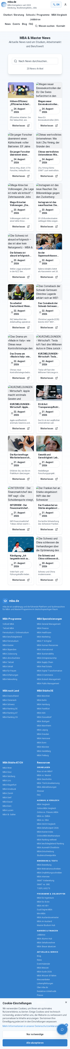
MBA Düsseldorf (44, 717)
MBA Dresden (43, 734)
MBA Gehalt (8, 666)
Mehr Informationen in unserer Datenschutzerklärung (30, 1026)
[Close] (66, 1002)
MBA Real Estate (44, 666)
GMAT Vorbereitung (45, 880)
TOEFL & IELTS (43, 888)
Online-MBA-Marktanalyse (48, 836)
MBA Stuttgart (43, 721)
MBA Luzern (8, 810)
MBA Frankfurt (43, 709)
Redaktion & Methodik (46, 991)
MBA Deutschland (11, 696)
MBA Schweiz (9, 704)
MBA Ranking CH (10, 717)
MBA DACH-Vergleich (46, 824)
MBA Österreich (9, 700)
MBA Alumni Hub (44, 939)
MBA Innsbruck (9, 789)
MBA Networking (10, 679)
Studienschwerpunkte (46, 855)
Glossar (40, 791)
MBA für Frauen (9, 671)
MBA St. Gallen (9, 814)
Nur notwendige (35, 1034)
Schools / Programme (37, 15)
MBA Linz (7, 780)
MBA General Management (49, 624)
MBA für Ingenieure (45, 898)
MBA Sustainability (45, 654)
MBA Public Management (48, 683)
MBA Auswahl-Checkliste (48, 847)
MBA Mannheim (44, 726)
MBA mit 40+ (43, 906)
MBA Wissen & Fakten (46, 976)
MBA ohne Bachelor (11, 658)
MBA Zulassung (10, 654)
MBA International (45, 649)
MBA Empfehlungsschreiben (49, 873)
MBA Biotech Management (49, 679)
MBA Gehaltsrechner (46, 943)
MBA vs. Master (44, 775)
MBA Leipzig (42, 730)
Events (16, 24)
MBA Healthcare (44, 632)
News (8, 24)
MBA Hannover (43, 738)
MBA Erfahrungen (10, 675)
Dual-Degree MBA (44, 910)
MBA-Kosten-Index (45, 832)
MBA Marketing (43, 637)
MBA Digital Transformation (49, 671)
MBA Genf (7, 797)
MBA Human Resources (47, 645)
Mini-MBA (41, 913)
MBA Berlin (42, 700)
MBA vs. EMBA (43, 816)
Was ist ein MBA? (44, 771)
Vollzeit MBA (8, 624)
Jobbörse (35, 19)
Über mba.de (42, 987)
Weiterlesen (18, 125)
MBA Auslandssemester (48, 917)
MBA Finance (43, 628)
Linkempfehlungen (45, 983)
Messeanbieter (43, 979)
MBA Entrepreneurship (46, 658)
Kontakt (60, 26)
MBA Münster (43, 747)
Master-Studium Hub (46, 925)
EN (57, 4)
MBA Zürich (8, 793)
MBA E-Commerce (45, 675)
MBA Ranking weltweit (47, 840)
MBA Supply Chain (45, 662)
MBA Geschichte (44, 779)
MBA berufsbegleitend (12, 637)
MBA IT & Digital (44, 641)
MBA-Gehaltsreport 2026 (48, 828)
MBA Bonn (41, 743)
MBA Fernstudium (11, 641)
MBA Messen (43, 968)
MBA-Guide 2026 (44, 972)
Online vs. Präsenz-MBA (47, 812)
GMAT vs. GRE (43, 884)
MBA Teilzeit (8, 662)
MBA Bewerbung (44, 865)
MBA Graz (7, 772)
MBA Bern (7, 806)
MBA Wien (7, 768)
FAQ (31, 24)
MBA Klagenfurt (9, 785)
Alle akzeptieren (35, 1042)
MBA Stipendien (9, 649)
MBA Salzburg (9, 776)
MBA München (43, 696)
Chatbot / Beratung (13, 15)
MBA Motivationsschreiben (49, 869)
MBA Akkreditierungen (46, 787)
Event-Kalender (43, 964)
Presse (40, 995)
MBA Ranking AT (10, 713)
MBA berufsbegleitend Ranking (50, 844)
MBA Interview (43, 877)
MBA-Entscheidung (45, 851)
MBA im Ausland (44, 921)
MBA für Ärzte (43, 902)
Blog (24, 24)
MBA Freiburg (43, 755)
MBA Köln (41, 713)
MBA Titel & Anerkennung (48, 783)
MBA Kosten (8, 645)
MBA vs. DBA (43, 820)
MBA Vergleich (59, 15)
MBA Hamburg (43, 704)
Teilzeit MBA (8, 628)
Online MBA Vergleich (46, 808)
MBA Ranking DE (10, 709)
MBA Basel (7, 802)
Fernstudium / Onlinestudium (16, 632)
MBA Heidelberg (44, 751)
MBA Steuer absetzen (46, 946)
